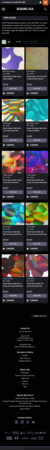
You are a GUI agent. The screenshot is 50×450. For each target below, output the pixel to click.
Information (25, 373)
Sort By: (18, 42)
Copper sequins (8, 175)
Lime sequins (31, 227)
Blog (25, 386)
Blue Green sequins (33, 123)
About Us (25, 384)
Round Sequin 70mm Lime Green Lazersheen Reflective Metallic (37, 234)
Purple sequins (31, 175)
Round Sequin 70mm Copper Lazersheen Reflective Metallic (12, 182)
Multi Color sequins (9, 71)
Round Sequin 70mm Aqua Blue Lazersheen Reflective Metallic (12, 234)
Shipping (25, 381)
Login (21, 358)
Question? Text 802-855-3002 (14, 2)
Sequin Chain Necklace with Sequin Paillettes (25, 406)
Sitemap (19, 448)
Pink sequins (31, 278)
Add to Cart (13, 88)
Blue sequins (7, 227)
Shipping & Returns (25, 361)
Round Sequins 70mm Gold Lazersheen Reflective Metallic (12, 130)
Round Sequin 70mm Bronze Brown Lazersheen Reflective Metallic (13, 286)
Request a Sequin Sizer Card (25, 375)
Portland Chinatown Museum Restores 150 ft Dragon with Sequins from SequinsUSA (25, 402)
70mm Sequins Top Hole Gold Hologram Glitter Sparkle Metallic (36, 79)
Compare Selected (39, 316)
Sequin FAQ (25, 378)
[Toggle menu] (3, 9)
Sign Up (27, 358)
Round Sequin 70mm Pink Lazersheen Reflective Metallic (35, 286)
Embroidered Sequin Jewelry (25, 398)
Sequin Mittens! (25, 409)
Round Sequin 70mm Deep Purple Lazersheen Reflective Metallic (37, 182)
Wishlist (25, 355)
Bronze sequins (8, 278)
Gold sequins (31, 71)
